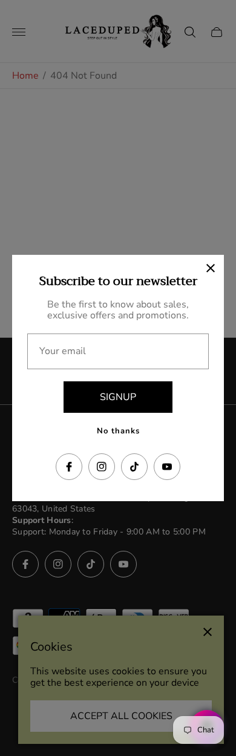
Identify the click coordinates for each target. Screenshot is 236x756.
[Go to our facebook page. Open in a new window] (69, 466)
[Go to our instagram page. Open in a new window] (101, 466)
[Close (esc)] (210, 268)
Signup (118, 397)
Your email (62, 351)
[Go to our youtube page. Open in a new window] (167, 466)
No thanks (118, 431)
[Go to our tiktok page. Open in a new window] (134, 466)
